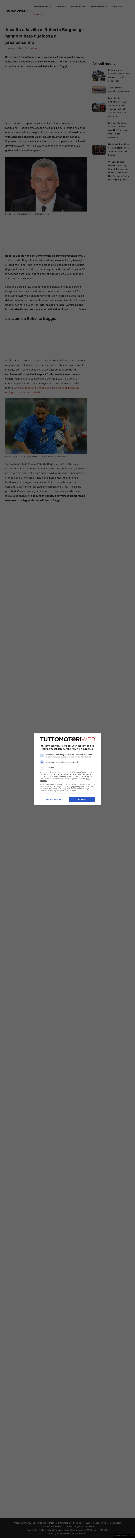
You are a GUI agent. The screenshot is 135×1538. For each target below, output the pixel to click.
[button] (67, 768)
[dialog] (67, 769)
